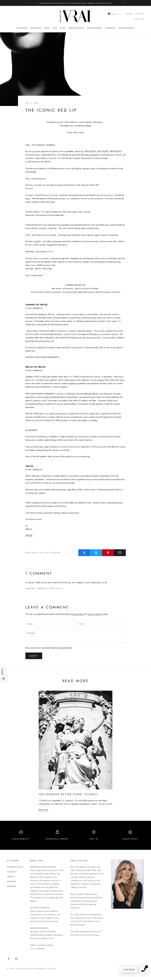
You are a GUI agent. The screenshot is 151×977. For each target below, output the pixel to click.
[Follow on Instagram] (16, 958)
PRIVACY (11, 876)
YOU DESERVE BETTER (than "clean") (68, 794)
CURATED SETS (76, 28)
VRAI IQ (28, 535)
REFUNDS (11, 881)
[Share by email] (120, 552)
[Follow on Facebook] (8, 958)
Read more (43, 809)
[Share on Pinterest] (108, 552)
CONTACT (12, 871)
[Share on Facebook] (84, 552)
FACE (47, 28)
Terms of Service (95, 614)
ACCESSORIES (94, 28)
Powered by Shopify (45, 968)
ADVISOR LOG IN (15, 866)
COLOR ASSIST (130, 839)
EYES (62, 28)
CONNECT (110, 28)
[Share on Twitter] (96, 552)
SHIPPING (11, 886)
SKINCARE (36, 28)
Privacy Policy (77, 614)
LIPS (55, 28)
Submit (34, 655)
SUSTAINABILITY (20, 839)
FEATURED (22, 28)
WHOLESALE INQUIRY (57, 839)
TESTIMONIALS (126, 28)
